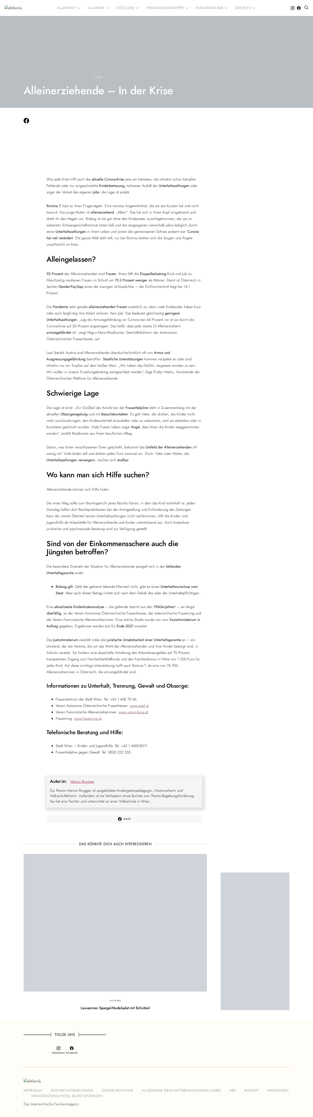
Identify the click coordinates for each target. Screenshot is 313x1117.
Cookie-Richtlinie (117, 1090)
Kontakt (252, 1090)
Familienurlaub (209, 8)
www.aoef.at (139, 705)
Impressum (33, 1090)
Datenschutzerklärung (72, 1090)
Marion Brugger (82, 781)
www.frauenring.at (88, 718)
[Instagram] (292, 8)
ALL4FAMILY (66, 8)
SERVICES (243, 8)
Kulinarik (115, 1000)
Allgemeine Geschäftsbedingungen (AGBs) (181, 1090)
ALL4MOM (96, 8)
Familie (98, 77)
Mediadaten (278, 1090)
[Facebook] (299, 8)
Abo (232, 1090)
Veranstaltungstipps (165, 8)
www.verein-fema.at (133, 712)
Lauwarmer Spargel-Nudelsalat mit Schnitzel (115, 1008)
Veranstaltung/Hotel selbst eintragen (67, 1096)
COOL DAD (125, 8)
